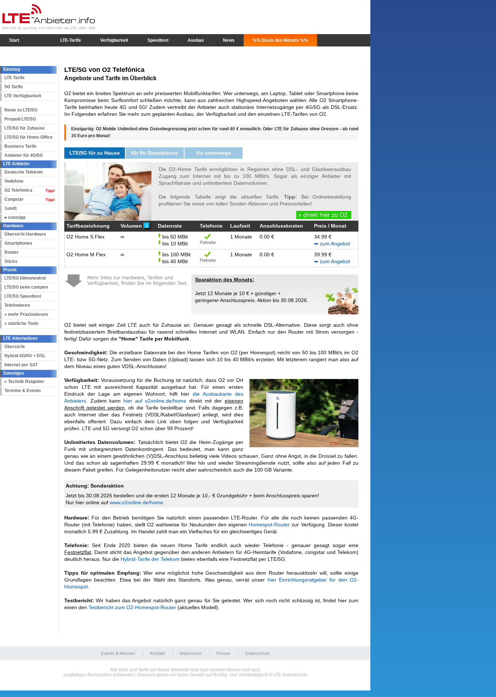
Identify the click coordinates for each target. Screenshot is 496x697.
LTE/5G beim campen (26, 287)
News (229, 40)
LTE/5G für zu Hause (94, 153)
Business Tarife (20, 146)
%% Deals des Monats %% (280, 40)
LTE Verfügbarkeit (22, 95)
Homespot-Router (269, 524)
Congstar (14, 199)
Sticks (10, 261)
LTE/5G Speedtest (22, 296)
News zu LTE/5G (20, 110)
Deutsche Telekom (23, 172)
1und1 (10, 208)
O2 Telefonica (18, 190)
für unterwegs (213, 153)
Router (11, 252)
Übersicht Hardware (25, 234)
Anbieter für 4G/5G (23, 155)
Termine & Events (22, 390)
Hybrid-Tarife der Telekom (150, 559)
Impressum (191, 653)
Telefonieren (17, 305)
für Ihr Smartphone (154, 153)
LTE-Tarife (70, 40)
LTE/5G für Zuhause (24, 128)
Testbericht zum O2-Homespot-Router (132, 607)
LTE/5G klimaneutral (25, 278)
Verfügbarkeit (114, 40)
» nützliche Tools (21, 323)
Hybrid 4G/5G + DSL (24, 355)
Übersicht (14, 346)
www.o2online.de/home (136, 502)
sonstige (17, 217)
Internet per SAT (21, 364)
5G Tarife (13, 86)
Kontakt (157, 653)
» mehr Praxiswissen (26, 314)
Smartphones (18, 243)
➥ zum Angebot (332, 243)
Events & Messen (118, 653)
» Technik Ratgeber (24, 381)
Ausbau (196, 40)
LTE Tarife (14, 77)
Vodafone (14, 181)
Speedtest (157, 40)
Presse (223, 653)
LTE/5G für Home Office (28, 137)
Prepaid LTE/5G (20, 119)
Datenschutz (257, 653)
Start (14, 40)
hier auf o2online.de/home (154, 401)
